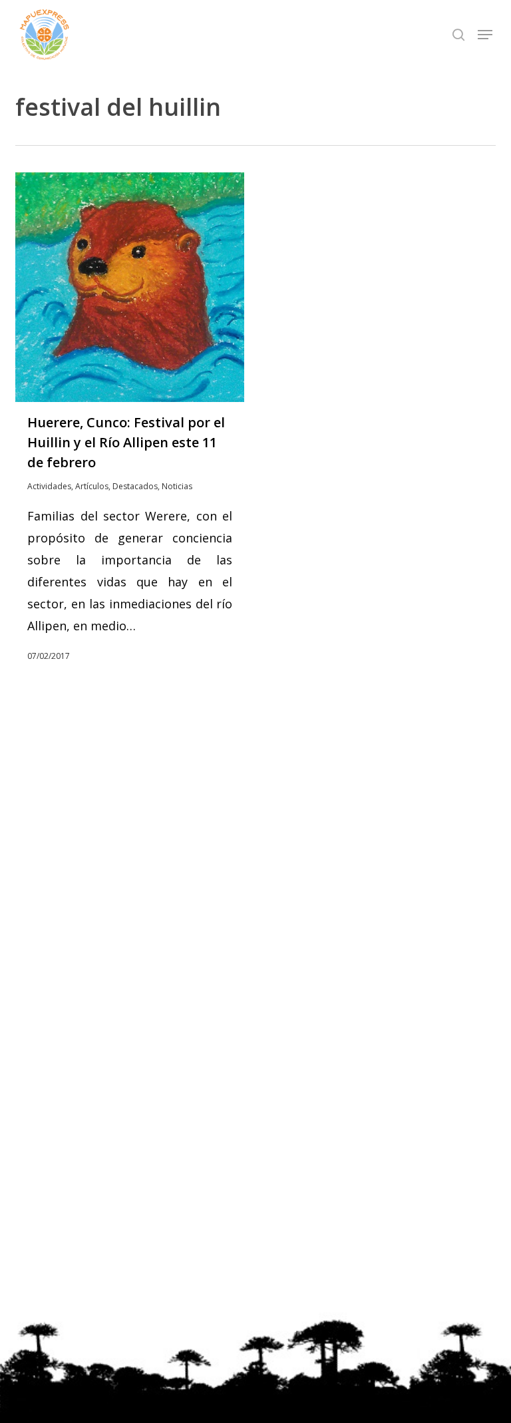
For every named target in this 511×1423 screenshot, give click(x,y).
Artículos (91, 486)
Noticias (177, 486)
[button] (485, 34)
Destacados (135, 486)
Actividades (49, 486)
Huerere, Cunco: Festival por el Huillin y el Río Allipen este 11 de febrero (126, 442)
